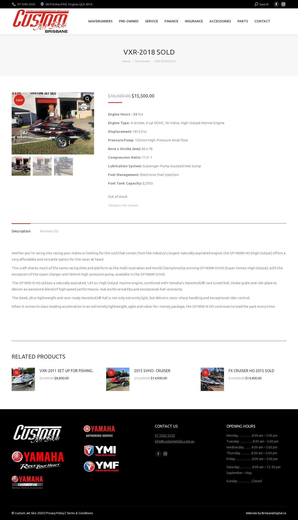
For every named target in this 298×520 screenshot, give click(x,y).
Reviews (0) (49, 231)
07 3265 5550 (26, 4)
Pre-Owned (130, 205)
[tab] (21, 228)
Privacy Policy (55, 513)
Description (21, 231)
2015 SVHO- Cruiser (152, 371)
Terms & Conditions (79, 513)
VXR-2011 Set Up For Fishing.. (67, 371)
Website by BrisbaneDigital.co (266, 513)
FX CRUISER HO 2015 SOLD (251, 371)
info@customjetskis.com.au (174, 441)
